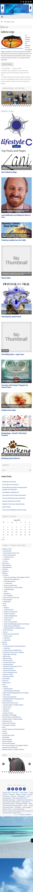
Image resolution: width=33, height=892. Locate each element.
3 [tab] (6, 104)
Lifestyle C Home (7, 549)
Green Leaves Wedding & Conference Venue (14, 510)
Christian (4, 644)
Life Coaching (6, 678)
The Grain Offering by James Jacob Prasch (13, 498)
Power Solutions (6, 565)
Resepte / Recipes (19, 72)
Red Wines (7, 638)
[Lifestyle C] (23, 1)
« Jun (2, 539)
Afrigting (10, 77)
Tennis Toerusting (8, 630)
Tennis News (7, 620)
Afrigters (6, 607)
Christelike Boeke (9, 589)
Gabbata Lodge (7, 32)
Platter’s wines (8, 636)
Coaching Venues (8, 610)
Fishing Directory (9, 557)
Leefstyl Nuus (14, 70)
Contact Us (5, 680)
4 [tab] (8, 104)
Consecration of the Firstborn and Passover (14, 495)
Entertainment (7, 551)
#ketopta (5, 77)
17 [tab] (5, 105)
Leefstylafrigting (11, 79)
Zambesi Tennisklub (9, 614)
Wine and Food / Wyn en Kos (10, 703)
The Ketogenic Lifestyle (8, 725)
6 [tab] (12, 104)
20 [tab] (11, 105)
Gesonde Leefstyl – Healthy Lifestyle (13, 705)
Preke (5, 591)
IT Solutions (6, 559)
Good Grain (7, 648)
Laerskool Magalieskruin (10, 616)
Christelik (5, 569)
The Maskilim (6, 737)
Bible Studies (6, 656)
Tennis (5, 605)
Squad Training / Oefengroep (12, 626)
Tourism (5, 561)
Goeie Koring (8, 583)
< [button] (3, 97)
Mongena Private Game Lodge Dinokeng (13, 504)
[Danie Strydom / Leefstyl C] (31, 1)
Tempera (22, 814)
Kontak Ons (5, 571)
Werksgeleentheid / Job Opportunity (14, 628)
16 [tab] (3, 105)
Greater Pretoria (8, 618)
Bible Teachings (7, 658)
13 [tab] (26, 104)
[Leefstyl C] (21, 1)
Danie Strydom (6, 68)
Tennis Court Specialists (10, 622)
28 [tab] (27, 105)
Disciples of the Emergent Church (12, 666)
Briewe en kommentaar (10, 585)
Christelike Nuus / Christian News (13, 587)
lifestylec (13, 81)
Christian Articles (8, 660)
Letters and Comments (9, 670)
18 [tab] (7, 105)
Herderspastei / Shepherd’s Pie (10, 492)
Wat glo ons (7, 593)
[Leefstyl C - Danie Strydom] (26, 1)
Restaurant (27, 81)
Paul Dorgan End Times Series (10, 484)
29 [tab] (29, 105)
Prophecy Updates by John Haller (11, 501)
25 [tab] (21, 105)
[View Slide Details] (16, 97)
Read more (16, 146)
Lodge (17, 81)
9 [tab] (18, 104)
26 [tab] (23, 105)
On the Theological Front (10, 672)
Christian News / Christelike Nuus (12, 650)
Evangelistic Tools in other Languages (13, 652)
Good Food (27, 77)
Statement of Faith (8, 676)
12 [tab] (24, 104)
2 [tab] (4, 104)
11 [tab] (22, 104)
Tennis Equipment (7, 701)
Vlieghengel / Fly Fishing (9, 481)
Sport (4, 603)
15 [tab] (30, 104)
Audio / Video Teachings (9, 654)
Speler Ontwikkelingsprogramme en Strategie (16, 624)
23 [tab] (17, 105)
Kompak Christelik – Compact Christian (13, 749)
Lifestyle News (4, 72)
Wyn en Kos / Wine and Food (11, 634)
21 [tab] (13, 105)
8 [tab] (16, 104)
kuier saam (3, 79)
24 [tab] (19, 105)
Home (8, 70)
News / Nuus (11, 72)
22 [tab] (15, 105)
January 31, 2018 (17, 68)
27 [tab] (25, 105)
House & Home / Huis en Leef (11, 553)
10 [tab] (20, 104)
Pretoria (22, 81)
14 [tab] (28, 104)
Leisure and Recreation (9, 555)
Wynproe (3, 83)
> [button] (29, 97)
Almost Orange (6, 507)
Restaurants (7, 640)
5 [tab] (10, 104)
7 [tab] (14, 104)
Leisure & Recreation (23, 70)
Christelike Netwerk (9, 581)
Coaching (15, 77)
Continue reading (6, 64)
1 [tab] (2, 104)
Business (4, 642)
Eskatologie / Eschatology (9, 715)
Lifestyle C (8, 81)
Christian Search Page (8, 735)
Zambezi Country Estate (10, 612)
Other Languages (7, 739)
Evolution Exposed (8, 668)
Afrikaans (4, 70)
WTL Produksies (8, 595)
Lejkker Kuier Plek (24, 79)
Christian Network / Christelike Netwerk (14, 646)
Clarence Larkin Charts (9, 662)
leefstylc (17, 79)
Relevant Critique (8, 674)
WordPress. (28, 814)
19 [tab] (9, 105)
